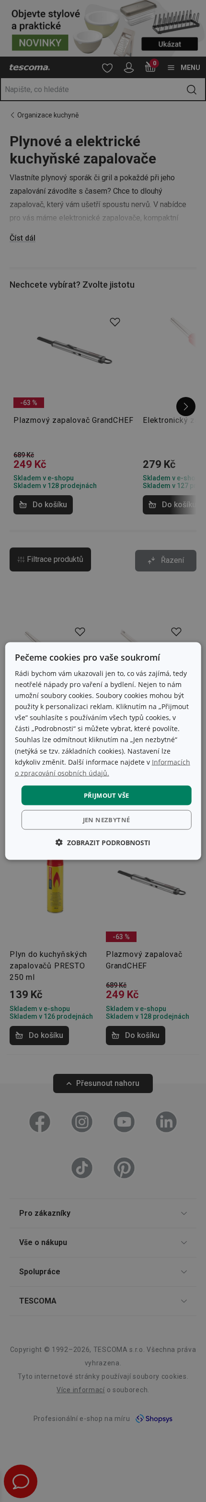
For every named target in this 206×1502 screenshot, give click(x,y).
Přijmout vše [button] (106, 795)
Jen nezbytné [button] (106, 819)
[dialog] (103, 751)
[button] (103, 842)
